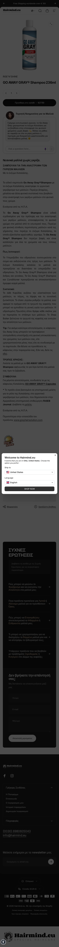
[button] (29, 472)
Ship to (8, 467)
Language (9, 478)
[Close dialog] (55, 455)
